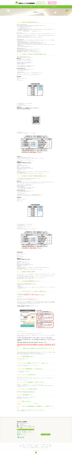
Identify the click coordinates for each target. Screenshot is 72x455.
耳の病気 (47, 444)
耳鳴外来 (50, 444)
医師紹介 (20, 6)
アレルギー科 (27, 447)
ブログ (50, 6)
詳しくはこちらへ (19, 366)
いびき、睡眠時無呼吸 (35, 446)
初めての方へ (40, 6)
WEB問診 (52, 3)
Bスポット (39, 447)
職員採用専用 (54, 6)
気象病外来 (43, 447)
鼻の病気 (24, 446)
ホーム (17, 6)
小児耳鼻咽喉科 (32, 447)
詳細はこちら (19, 360)
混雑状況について (19, 435)
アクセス (34, 6)
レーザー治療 (40, 446)
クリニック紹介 (25, 6)
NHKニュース (23, 403)
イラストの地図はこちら (46, 434)
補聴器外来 (21, 446)
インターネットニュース (30, 403)
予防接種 (36, 447)
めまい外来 (27, 446)
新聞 (26, 403)
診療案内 (30, 6)
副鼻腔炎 (46, 446)
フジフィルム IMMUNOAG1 (33, 384)
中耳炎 (43, 446)
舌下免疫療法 (49, 446)
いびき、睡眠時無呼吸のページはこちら (22, 372)
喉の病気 (31, 446)
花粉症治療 (24, 447)
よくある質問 (45, 6)
